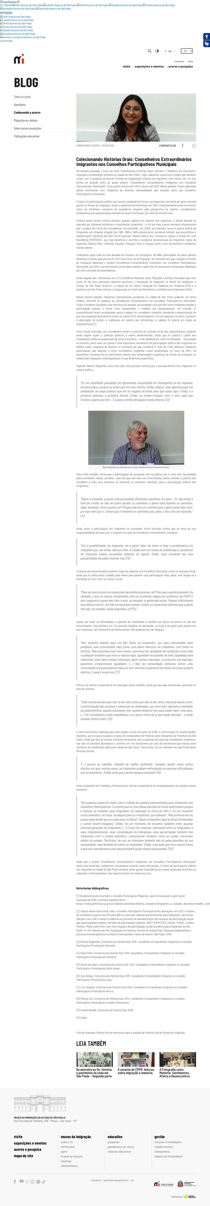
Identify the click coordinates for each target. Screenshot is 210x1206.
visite (126, 66)
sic (132, 1180)
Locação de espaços (72, 1156)
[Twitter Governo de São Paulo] (16, 26)
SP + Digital (5, 5)
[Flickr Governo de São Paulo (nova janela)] (27, 5)
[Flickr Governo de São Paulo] (15, 16)
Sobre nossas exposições (28, 128)
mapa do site (23, 1155)
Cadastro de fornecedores (168, 1156)
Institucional (67, 1146)
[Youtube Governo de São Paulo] (16, 30)
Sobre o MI (67, 1142)
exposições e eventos (149, 66)
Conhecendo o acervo (27, 112)
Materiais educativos (119, 1151)
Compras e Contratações (167, 1142)
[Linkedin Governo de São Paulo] (17, 20)
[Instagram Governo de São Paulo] (17, 8)
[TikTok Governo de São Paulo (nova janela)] (92, 5)
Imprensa (66, 1161)
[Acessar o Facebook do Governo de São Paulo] (23, 37)
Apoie (64, 1151)
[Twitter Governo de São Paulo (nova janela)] (159, 5)
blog (190, 61)
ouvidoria (96, 1180)
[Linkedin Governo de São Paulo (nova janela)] (59, 5)
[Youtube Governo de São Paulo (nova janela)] (125, 5)
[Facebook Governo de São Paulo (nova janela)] (53, 8)
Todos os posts (22, 97)
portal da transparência (116, 1180)
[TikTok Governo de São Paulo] (16, 23)
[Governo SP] (10, 1)
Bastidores (20, 104)
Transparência (162, 1151)
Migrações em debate (25, 120)
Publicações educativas (27, 136)
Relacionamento (69, 1166)
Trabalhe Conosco (163, 1146)
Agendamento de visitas (121, 1146)
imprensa (179, 61)
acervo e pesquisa (180, 66)
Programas (113, 1142)
